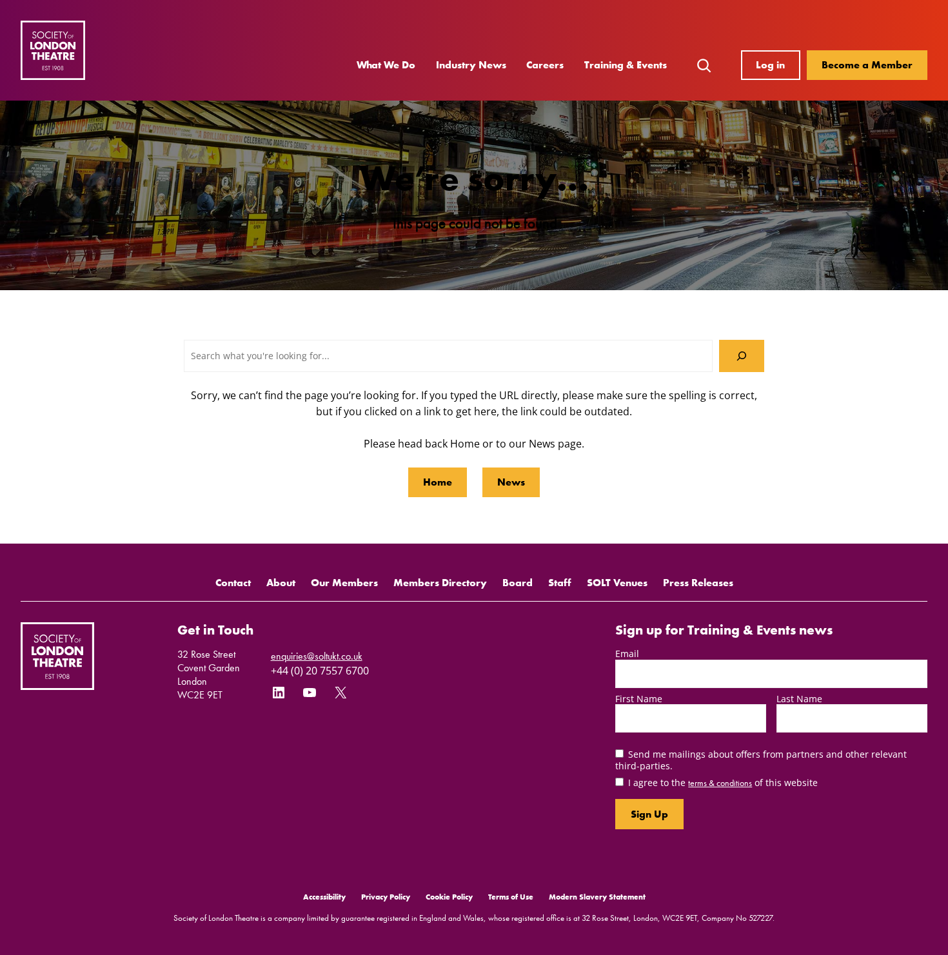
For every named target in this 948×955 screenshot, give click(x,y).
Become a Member (867, 65)
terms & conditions (720, 783)
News (511, 482)
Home (437, 482)
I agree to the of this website (723, 782)
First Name (638, 698)
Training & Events (625, 65)
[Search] (741, 355)
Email (627, 653)
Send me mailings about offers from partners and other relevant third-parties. (761, 759)
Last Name (799, 698)
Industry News (471, 65)
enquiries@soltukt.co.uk (316, 656)
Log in (770, 65)
